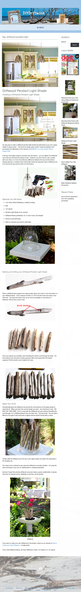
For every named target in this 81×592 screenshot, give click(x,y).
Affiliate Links (70, 588)
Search (63, 42)
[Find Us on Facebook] (40, 568)
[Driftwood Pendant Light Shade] (70, 132)
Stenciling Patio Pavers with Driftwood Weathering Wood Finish (70, 123)
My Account (9, 588)
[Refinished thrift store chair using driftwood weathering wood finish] (70, 87)
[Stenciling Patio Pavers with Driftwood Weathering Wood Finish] (70, 111)
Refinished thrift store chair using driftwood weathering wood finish (69, 100)
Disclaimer (60, 588)
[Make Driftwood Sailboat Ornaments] (70, 173)
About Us (19, 588)
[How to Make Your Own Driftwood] (70, 152)
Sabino (40, 577)
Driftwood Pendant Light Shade (24, 90)
